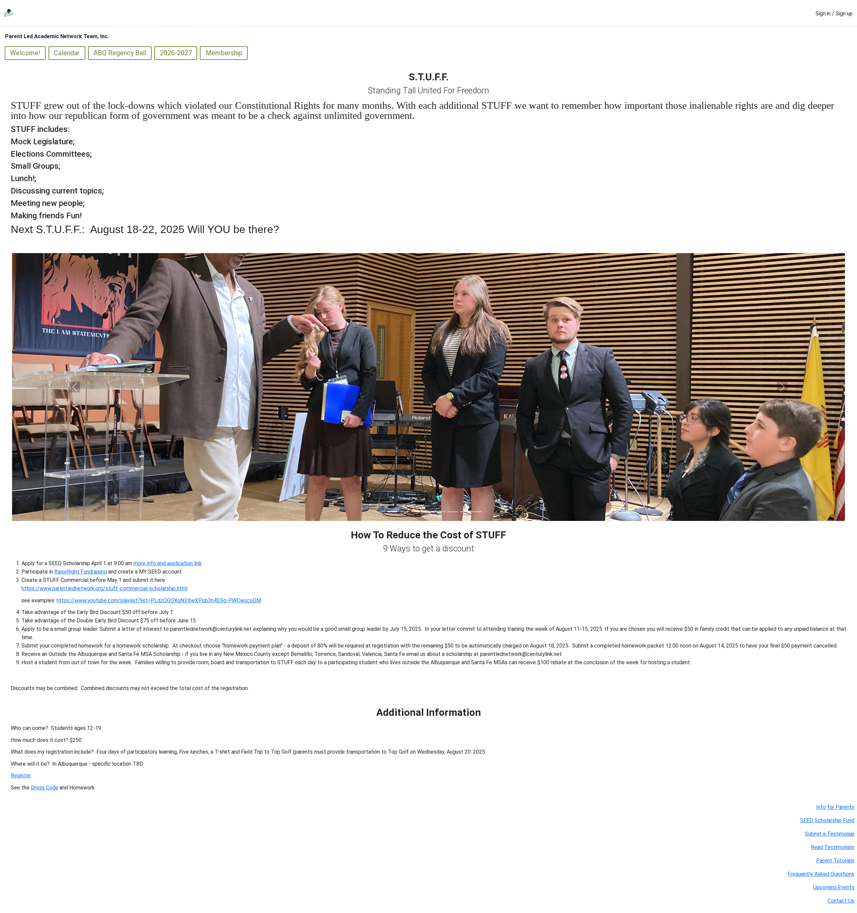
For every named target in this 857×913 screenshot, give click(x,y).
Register (21, 775)
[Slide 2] (392, 512)
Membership (224, 53)
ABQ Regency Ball (119, 53)
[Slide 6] (441, 512)
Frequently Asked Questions (821, 874)
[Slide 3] (404, 512)
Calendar (67, 53)
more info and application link (168, 563)
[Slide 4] (416, 512)
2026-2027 (176, 53)
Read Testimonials (832, 847)
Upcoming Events (833, 887)
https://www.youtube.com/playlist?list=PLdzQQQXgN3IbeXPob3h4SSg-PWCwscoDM (159, 600)
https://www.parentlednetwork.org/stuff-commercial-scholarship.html (104, 588)
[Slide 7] (453, 512)
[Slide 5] (428, 512)
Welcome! (25, 53)
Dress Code (44, 787)
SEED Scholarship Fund (827, 820)
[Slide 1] (380, 512)
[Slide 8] (465, 512)
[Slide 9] (477, 512)
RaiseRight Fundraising (80, 571)
